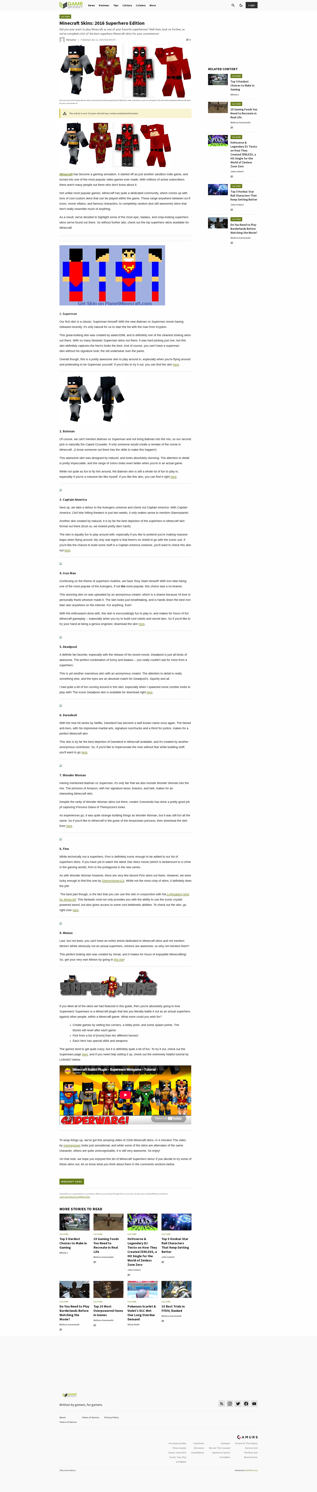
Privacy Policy (111, 1417)
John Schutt (134, 1269)
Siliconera (199, 1447)
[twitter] (237, 1403)
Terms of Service (90, 1417)
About (62, 1417)
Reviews (104, 5)
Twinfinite (198, 1443)
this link (119, 959)
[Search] (233, 5)
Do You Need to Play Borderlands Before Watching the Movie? (74, 1312)
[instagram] (229, 1403)
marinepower (72, 1145)
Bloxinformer (251, 1457)
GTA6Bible (181, 1461)
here (176, 364)
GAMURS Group (251, 1470)
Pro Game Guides (177, 1443)
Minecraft (66, 174)
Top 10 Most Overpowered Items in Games (108, 1310)
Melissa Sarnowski (103, 1257)
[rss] (221, 1403)
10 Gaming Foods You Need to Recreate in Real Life (106, 1245)
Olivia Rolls (133, 1324)
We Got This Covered (219, 1447)
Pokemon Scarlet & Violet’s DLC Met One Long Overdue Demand (141, 1312)
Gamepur (225, 1443)
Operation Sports (221, 1452)
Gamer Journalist (177, 1452)
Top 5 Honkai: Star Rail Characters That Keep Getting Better (175, 1245)
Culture (127, 5)
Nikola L (63, 1252)
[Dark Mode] (241, 5)
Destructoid (251, 1447)
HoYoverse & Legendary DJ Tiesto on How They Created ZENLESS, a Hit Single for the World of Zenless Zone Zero (142, 1252)
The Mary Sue (251, 1452)
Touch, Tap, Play (177, 1457)
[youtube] (254, 1403)
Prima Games (179, 1447)
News (91, 5)
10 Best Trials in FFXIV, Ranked (173, 1308)
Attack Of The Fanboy (246, 1443)
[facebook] (246, 1403)
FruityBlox (225, 1457)
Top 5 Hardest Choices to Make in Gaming (73, 1243)
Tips (116, 5)
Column (141, 5)
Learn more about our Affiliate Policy (74, 1196)
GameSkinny (197, 1452)
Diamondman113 (113, 880)
